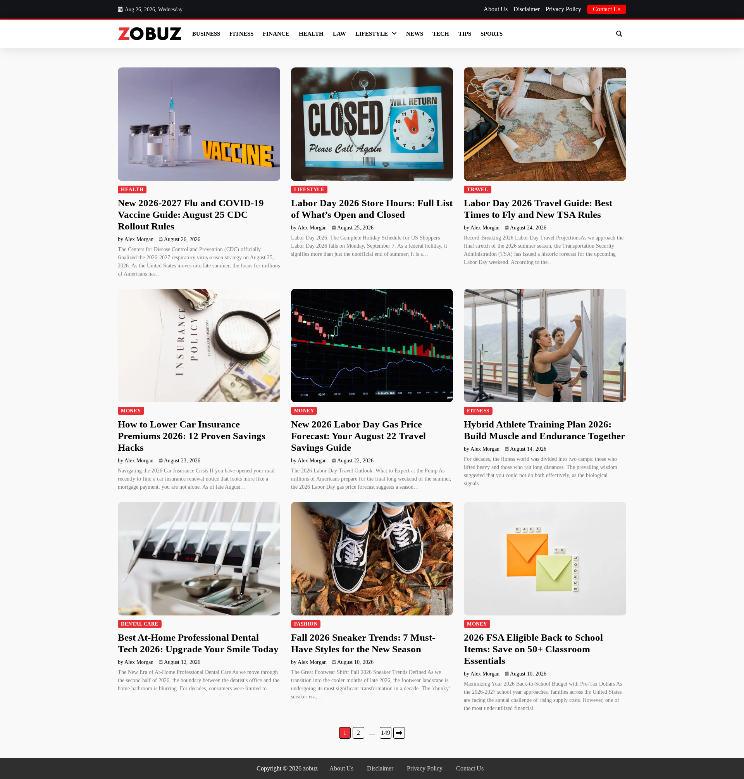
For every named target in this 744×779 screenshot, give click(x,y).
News (414, 34)
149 (385, 732)
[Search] (619, 34)
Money (131, 411)
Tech (440, 34)
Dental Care (139, 624)
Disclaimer (526, 9)
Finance (276, 34)
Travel (477, 189)
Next (399, 733)
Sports (491, 34)
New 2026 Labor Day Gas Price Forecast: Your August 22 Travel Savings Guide (358, 436)
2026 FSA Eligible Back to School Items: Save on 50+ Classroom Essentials (533, 649)
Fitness (241, 34)
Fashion (306, 624)
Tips (464, 34)
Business (206, 34)
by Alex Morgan (135, 239)
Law (339, 34)
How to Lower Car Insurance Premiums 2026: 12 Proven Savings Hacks (191, 436)
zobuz (310, 768)
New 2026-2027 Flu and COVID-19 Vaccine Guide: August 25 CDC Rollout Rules (191, 214)
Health (311, 34)
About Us (496, 9)
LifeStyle (371, 34)
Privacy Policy (563, 9)
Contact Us (606, 9)
